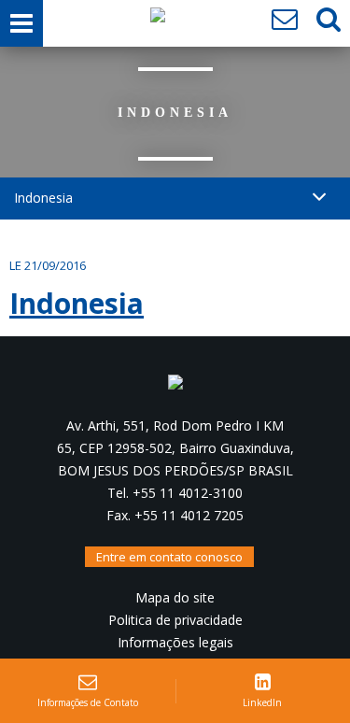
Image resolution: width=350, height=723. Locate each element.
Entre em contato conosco (169, 556)
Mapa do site (175, 597)
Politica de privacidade (175, 620)
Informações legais (175, 642)
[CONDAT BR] (158, 19)
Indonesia (76, 303)
